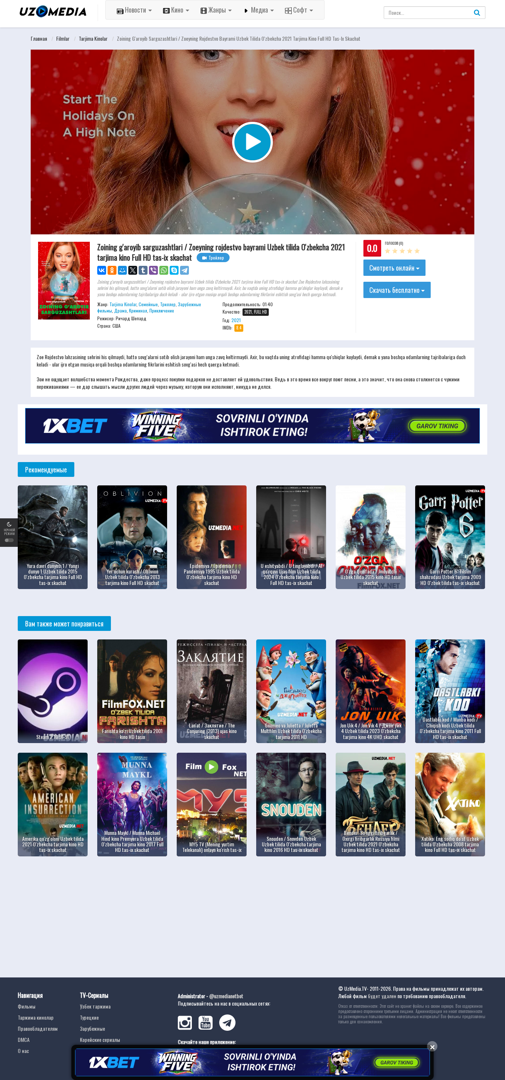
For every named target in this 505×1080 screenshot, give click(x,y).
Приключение (161, 310)
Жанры (217, 9)
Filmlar (63, 38)
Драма (120, 310)
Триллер (168, 304)
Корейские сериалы (100, 1039)
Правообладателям (38, 1028)
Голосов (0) (394, 243)
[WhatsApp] (163, 270)
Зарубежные (92, 1028)
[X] (132, 270)
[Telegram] (184, 270)
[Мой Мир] (122, 270)
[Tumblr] (143, 270)
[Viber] (153, 270)
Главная (39, 38)
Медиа (260, 9)
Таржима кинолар (36, 1017)
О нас (23, 1050)
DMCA (24, 1039)
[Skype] (174, 270)
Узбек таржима (95, 1006)
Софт (300, 9)
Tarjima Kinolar (93, 38)
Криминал (138, 310)
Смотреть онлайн (392, 267)
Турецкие (89, 1017)
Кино (177, 9)
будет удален (382, 996)
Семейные (148, 304)
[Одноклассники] (112, 270)
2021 (236, 320)
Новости (135, 9)
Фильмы (26, 1006)
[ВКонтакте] (101, 270)
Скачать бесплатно (395, 290)
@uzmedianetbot (226, 996)
